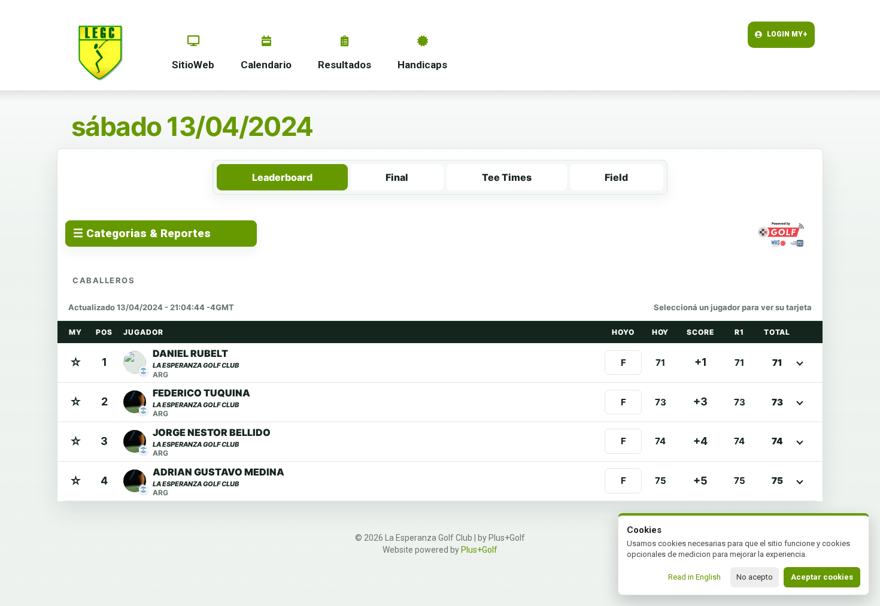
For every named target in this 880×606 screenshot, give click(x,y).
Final (397, 177)
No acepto (754, 576)
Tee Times (507, 177)
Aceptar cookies (822, 576)
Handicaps (422, 65)
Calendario (266, 65)
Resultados (344, 65)
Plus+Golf (479, 550)
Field (616, 177)
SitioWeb (193, 65)
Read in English (694, 576)
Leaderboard (282, 177)
